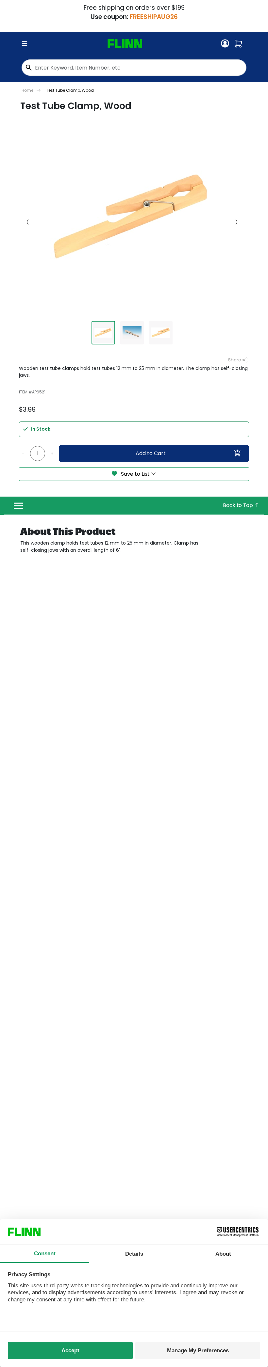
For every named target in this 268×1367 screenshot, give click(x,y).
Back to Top (238, 505)
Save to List (135, 474)
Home (27, 90)
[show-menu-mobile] (24, 44)
